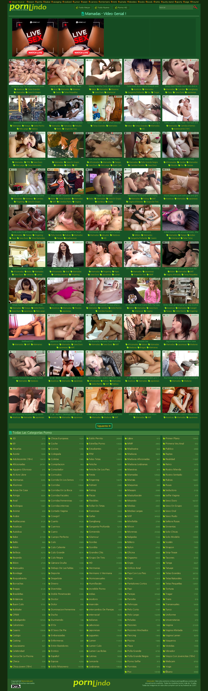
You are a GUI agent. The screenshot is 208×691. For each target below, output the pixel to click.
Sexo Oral (181, 511)
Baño (28, 542)
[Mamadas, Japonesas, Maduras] (180, 327)
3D (28, 438)
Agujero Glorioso (28, 469)
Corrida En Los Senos (66, 480)
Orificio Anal (143, 568)
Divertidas (66, 589)
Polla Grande (56, 235)
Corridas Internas (187, 126)
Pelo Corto (143, 609)
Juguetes (105, 635)
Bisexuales (28, 568)
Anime (28, 511)
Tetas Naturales (34, 165)
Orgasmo (143, 557)
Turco (181, 609)
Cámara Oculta (66, 563)
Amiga (28, 495)
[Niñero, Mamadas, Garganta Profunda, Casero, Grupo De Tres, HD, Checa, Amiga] (142, 218)
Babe (93, 89)
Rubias (68, 235)
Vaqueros (181, 640)
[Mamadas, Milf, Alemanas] (27, 327)
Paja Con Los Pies (143, 573)
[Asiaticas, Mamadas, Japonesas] (180, 181)
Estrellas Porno (65, 202)
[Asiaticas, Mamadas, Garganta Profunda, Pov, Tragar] (142, 72)
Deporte (66, 573)
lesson (31, 2)
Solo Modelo (181, 537)
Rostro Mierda (181, 469)
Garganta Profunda (135, 92)
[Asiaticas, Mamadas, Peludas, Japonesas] (65, 290)
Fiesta (58, 92)
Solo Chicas (181, 532)
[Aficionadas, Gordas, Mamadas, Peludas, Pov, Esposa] (180, 145)
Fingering (20, 202)
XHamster (40, 60)
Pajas (169, 92)
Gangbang (192, 89)
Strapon (181, 547)
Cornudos (66, 475)
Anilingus (28, 506)
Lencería (105, 661)
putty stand (168, 2)
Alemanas (37, 344)
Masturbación (143, 495)
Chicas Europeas (66, 438)
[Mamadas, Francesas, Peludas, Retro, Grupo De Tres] (65, 108)
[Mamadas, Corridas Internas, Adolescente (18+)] (180, 108)
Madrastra (143, 449)
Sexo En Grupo (34, 92)
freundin (196, 2)
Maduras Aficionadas (143, 459)
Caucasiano (28, 646)
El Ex (66, 625)
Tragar (156, 92)
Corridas (181, 89)
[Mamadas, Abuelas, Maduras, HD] (104, 218)
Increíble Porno (105, 589)
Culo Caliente (66, 547)
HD (143, 129)
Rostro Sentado (181, 475)
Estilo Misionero (66, 666)
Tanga (181, 563)
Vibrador (181, 651)
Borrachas (28, 583)
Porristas (143, 666)
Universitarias (181, 620)
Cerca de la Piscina (28, 656)
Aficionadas (94, 162)
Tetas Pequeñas (71, 92)
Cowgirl (192, 308)
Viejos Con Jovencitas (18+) (181, 656)
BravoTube (117, 60)
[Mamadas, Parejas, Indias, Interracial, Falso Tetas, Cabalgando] (180, 218)
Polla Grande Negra (149, 162)
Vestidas (181, 646)
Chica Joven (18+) (28, 666)
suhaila (123, 2)
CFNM (28, 615)
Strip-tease (181, 552)
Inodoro (105, 599)
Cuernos (66, 526)
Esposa (189, 165)
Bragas (142, 347)
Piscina (143, 640)
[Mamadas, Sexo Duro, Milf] (104, 327)
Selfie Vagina (181, 495)
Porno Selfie (143, 661)
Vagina (77, 202)
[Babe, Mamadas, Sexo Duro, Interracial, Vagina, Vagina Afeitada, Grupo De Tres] (142, 290)
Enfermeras (66, 640)
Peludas (78, 126)
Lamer (39, 275)
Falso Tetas (187, 238)
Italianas (59, 165)
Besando (28, 557)
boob (149, 2)
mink (115, 2)
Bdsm (172, 272)
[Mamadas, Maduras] (27, 363)
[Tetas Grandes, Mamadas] (104, 108)
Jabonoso (105, 625)
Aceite (28, 454)
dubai (47, 2)
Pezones (143, 625)
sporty (179, 2)
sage (187, 2)
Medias (143, 506)
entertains (105, 2)
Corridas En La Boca (66, 490)
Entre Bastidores (66, 646)
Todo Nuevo (103, 8)
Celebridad (28, 651)
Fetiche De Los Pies (105, 469)
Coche (66, 443)
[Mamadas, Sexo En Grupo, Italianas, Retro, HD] (65, 145)
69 (28, 443)
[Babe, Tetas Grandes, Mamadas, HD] (142, 108)
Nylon (143, 547)
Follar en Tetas (105, 506)
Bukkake (28, 609)
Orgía (110, 202)
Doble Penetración (66, 594)
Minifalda (143, 521)
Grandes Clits (105, 552)
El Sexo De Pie (66, 630)
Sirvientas (181, 526)
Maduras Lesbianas (143, 464)
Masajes (143, 490)
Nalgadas (143, 537)
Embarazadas (66, 635)
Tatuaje (181, 568)
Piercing (143, 635)
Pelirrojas (143, 604)
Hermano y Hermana (105, 573)
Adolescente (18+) (181, 129)
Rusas (181, 485)
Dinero (66, 583)
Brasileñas (28, 594)
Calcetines (28, 625)
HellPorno (40, 96)
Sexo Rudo (181, 516)
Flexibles (105, 500)
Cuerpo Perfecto (66, 537)
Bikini (28, 563)
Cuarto (66, 521)
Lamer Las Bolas (105, 651)
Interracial (110, 92)
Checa (28, 661)
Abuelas (105, 235)
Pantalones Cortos (143, 583)
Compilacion (66, 464)
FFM (28, 162)
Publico (34, 129)
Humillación (105, 583)
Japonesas (191, 92)
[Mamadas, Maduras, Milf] (104, 400)
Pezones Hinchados (143, 630)
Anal (55, 89)
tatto (157, 2)
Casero (153, 238)
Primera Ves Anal (181, 443)
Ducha (66, 615)
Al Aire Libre (28, 475)
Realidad (181, 459)
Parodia (143, 599)
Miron (143, 526)
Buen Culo (116, 165)
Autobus (101, 202)
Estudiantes (105, 449)
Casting (28, 640)
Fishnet (105, 485)
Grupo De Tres (70, 129)
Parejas (27, 126)
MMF (151, 275)
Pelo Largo (23, 129)
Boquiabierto (28, 578)
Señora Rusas (181, 521)
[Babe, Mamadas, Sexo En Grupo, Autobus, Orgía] (104, 181)
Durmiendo (66, 620)
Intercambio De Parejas (105, 609)
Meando (143, 500)
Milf (54, 202)
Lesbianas (105, 666)
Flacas (105, 495)
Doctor (66, 599)
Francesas (67, 126)
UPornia (80, 60)
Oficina (143, 552)
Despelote (66, 578)
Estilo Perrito (38, 126)
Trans (181, 599)
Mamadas (20, 92)
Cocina (66, 449)
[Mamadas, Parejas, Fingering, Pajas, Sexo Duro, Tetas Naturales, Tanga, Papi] (27, 218)
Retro (58, 129)
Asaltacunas (71, 238)
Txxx (81, 96)
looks (142, 2)
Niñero (137, 235)
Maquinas (143, 485)
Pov (148, 92)
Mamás (143, 480)
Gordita (105, 547)
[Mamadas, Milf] (142, 400)
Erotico (66, 651)
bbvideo (133, 2)
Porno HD (122, 8)
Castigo (28, 635)
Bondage (28, 573)
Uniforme (181, 615)
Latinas (105, 656)
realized (68, 2)
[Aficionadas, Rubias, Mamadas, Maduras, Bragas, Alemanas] (142, 327)
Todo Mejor (84, 8)
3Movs (118, 96)
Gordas (182, 162)
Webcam (181, 661)
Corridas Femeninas (66, 500)
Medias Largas (143, 511)
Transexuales (181, 604)
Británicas (28, 599)
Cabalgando (28, 620)
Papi (143, 589)
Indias (192, 235)
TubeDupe (155, 60)
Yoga (181, 666)
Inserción (105, 604)
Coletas (66, 459)
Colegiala (66, 454)
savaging (57, 2)
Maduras (116, 235)
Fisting (146, 199)
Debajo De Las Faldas (66, 568)
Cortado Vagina (66, 511)
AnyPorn (194, 60)
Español (66, 656)
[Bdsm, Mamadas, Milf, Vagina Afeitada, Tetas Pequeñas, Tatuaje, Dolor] (180, 254)
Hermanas (105, 568)
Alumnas (28, 485)
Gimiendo (105, 532)
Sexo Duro (98, 92)
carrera (93, 2)
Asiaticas (20, 89)
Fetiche (105, 464)
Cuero (66, 532)
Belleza (28, 552)
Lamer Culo (105, 646)
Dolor (66, 604)
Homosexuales (105, 578)
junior (77, 2)
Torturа (181, 589)
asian (85, 2)
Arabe (28, 516)
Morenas (76, 89)
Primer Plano (181, 438)
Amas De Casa (28, 490)
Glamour (105, 537)
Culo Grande (66, 552)
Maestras (143, 469)
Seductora (181, 490)
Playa (143, 646)
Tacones (181, 557)
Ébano (181, 672)
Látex (143, 438)
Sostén (181, 542)
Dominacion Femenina (66, 609)
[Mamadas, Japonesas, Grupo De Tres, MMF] (142, 254)
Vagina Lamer (181, 635)
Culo (66, 542)
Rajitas (181, 454)
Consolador (66, 469)
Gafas (105, 516)
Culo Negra (66, 557)
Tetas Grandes (33, 89)
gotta (39, 2)
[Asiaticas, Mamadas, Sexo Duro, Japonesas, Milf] (65, 327)
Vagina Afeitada (135, 202)
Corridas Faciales (137, 165)
